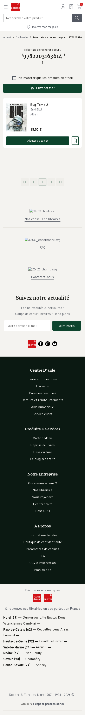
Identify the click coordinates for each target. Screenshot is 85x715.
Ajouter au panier (37, 140)
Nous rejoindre (42, 497)
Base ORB (42, 511)
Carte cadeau (42, 438)
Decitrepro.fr (42, 504)
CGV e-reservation (43, 563)
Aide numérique (42, 407)
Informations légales (43, 535)
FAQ (42, 247)
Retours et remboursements (42, 400)
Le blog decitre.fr (42, 459)
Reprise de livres (42, 445)
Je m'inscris (67, 326)
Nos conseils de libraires (42, 219)
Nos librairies (42, 490)
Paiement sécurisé (42, 393)
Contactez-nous (42, 277)
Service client (42, 414)
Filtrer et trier (45, 88)
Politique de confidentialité (42, 542)
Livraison (42, 386)
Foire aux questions (42, 379)
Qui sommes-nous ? (42, 483)
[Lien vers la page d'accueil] (15, 7)
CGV (43, 556)
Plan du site (42, 570)
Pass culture (42, 452)
